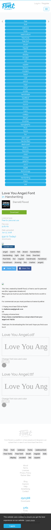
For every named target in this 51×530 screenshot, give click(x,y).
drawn (25, 252)
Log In (37, 3)
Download (14, 212)
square (37, 458)
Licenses (25, 470)
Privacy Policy (25, 473)
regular (21, 259)
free (6, 450)
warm (12, 252)
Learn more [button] (30, 520)
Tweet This (11, 268)
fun (14, 259)
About (25, 465)
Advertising (25, 489)
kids (44, 454)
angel (5, 252)
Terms (25, 468)
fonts (28, 255)
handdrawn (7, 262)
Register (45, 3)
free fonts (6, 259)
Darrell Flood (21, 202)
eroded (22, 458)
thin (25, 262)
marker (32, 262)
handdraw (42, 259)
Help (25, 486)
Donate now (8, 247)
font (22, 255)
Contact (25, 491)
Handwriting (14, 197)
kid (30, 458)
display (13, 458)
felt (18, 252)
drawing (18, 262)
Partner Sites (25, 475)
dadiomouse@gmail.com (13, 309)
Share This (26, 268)
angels (40, 262)
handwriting (7, 255)
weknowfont (41, 450)
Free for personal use (10, 220)
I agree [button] (12, 526)
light (16, 255)
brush (28, 454)
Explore (25, 484)
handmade (31, 259)
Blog (25, 482)
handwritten (35, 252)
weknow (21, 450)
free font (36, 255)
